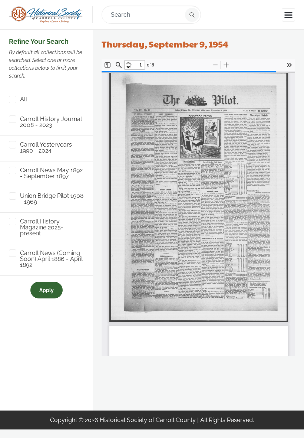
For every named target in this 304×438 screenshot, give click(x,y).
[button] (288, 15)
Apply (46, 290)
